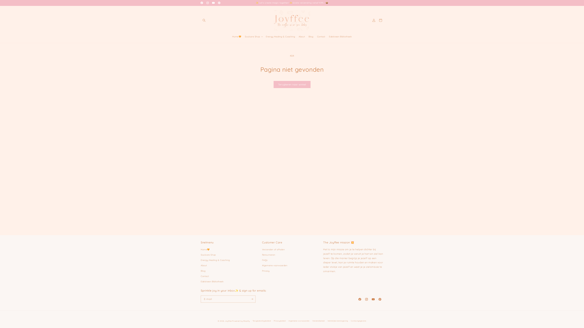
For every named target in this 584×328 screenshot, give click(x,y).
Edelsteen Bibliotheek (212, 281)
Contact (205, 276)
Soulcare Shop (208, 254)
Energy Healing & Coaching (215, 260)
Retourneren (268, 254)
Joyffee (228, 321)
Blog (203, 271)
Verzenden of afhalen (273, 249)
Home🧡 (205, 249)
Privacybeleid (280, 321)
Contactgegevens (358, 321)
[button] (204, 20)
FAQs (265, 260)
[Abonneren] (252, 299)
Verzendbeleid (318, 321)
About (204, 265)
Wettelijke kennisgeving (338, 321)
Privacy (266, 271)
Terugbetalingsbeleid (262, 321)
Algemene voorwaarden (274, 265)
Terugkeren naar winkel (292, 84)
